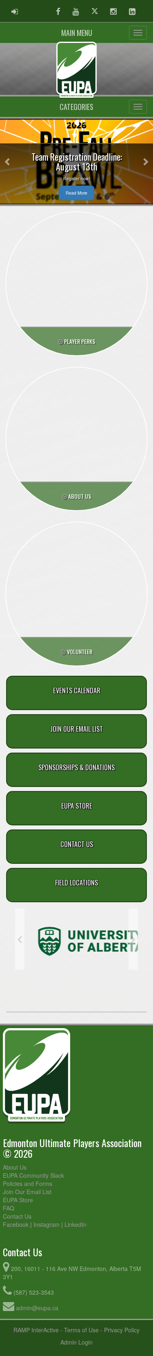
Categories (76, 106)
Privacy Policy (122, 1330)
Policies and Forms (27, 1183)
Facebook (16, 1224)
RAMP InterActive (36, 1330)
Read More (76, 193)
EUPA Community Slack (33, 1175)
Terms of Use (81, 1330)
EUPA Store (18, 1200)
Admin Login (76, 1342)
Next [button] (133, 939)
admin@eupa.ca (37, 1308)
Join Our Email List (27, 1192)
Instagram (46, 1224)
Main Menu (76, 32)
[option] (76, 932)
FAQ (8, 1208)
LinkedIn (75, 1224)
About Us (15, 1167)
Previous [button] (19, 939)
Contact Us (17, 1216)
